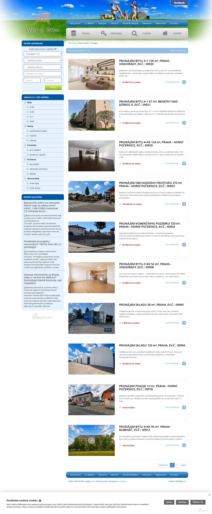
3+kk (31, 111)
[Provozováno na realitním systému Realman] (43, 316)
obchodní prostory (38, 169)
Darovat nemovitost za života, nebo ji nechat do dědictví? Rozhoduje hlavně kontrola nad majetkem (43, 279)
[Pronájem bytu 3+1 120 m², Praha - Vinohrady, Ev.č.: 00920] (91, 74)
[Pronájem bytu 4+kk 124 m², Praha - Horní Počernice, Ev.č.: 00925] (91, 156)
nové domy (34, 188)
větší (31, 121)
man (182, 481)
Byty (29, 102)
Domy (30, 126)
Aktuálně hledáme (130, 23)
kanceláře (34, 164)
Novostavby (33, 178)
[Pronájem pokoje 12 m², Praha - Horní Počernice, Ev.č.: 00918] (91, 399)
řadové (32, 135)
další (183, 465)
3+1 (31, 116)
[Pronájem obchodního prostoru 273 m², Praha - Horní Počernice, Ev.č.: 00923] (91, 196)
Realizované (161, 23)
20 (182, 50)
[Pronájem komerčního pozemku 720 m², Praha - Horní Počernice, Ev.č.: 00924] (91, 237)
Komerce (31, 159)
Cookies (122, 481)
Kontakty (174, 23)
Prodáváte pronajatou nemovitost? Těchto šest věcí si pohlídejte (42, 244)
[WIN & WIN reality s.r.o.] (42, 19)
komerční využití (37, 154)
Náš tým (114, 23)
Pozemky (31, 145)
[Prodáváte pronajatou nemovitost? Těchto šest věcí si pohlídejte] (43, 252)
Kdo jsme (102, 23)
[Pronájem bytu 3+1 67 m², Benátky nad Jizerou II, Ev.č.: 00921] (91, 115)
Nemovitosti (75, 23)
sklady (32, 173)
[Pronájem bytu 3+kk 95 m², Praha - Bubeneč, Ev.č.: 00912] (91, 440)
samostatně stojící (38, 131)
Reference (147, 23)
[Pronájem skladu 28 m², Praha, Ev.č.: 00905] (91, 318)
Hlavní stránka (83, 43)
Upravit (169, 502)
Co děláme (89, 23)
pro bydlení (35, 150)
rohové (32, 140)
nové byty (34, 183)
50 (185, 50)
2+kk (31, 107)
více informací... (173, 82)
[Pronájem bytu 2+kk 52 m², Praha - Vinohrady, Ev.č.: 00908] (91, 277)
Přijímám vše (198, 502)
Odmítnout (182, 502)
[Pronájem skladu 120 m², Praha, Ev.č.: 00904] (91, 359)
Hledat (53, 87)
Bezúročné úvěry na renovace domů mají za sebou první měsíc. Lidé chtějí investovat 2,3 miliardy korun (42, 207)
